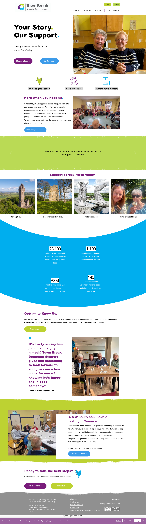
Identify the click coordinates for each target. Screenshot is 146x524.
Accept (137, 521)
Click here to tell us (93, 510)
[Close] (143, 520)
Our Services (74, 502)
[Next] (135, 153)
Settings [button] (118, 521)
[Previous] (11, 153)
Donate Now (74, 508)
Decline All (127, 521)
